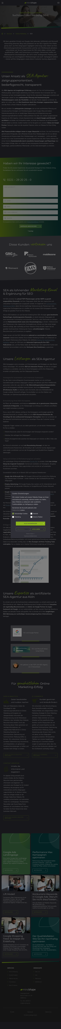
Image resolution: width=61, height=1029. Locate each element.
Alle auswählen (30, 524)
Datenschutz (16, 510)
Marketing (18, 517)
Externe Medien (37, 517)
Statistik (35, 514)
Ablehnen (21, 529)
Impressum (27, 536)
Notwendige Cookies (21, 514)
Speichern (36, 529)
